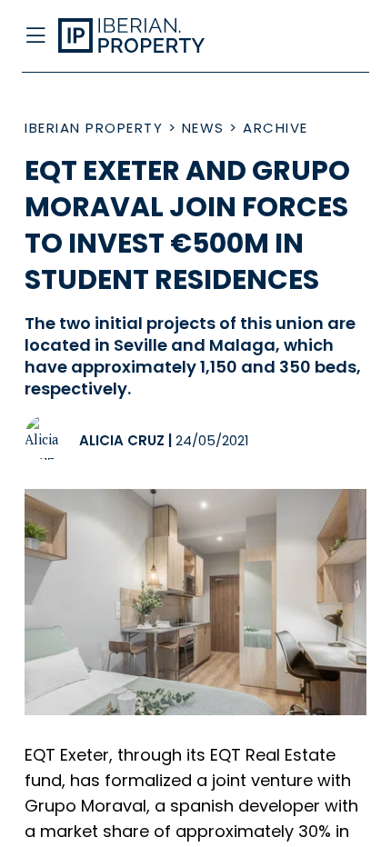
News (203, 127)
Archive (275, 127)
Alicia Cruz (122, 440)
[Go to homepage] (156, 36)
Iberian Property (94, 127)
